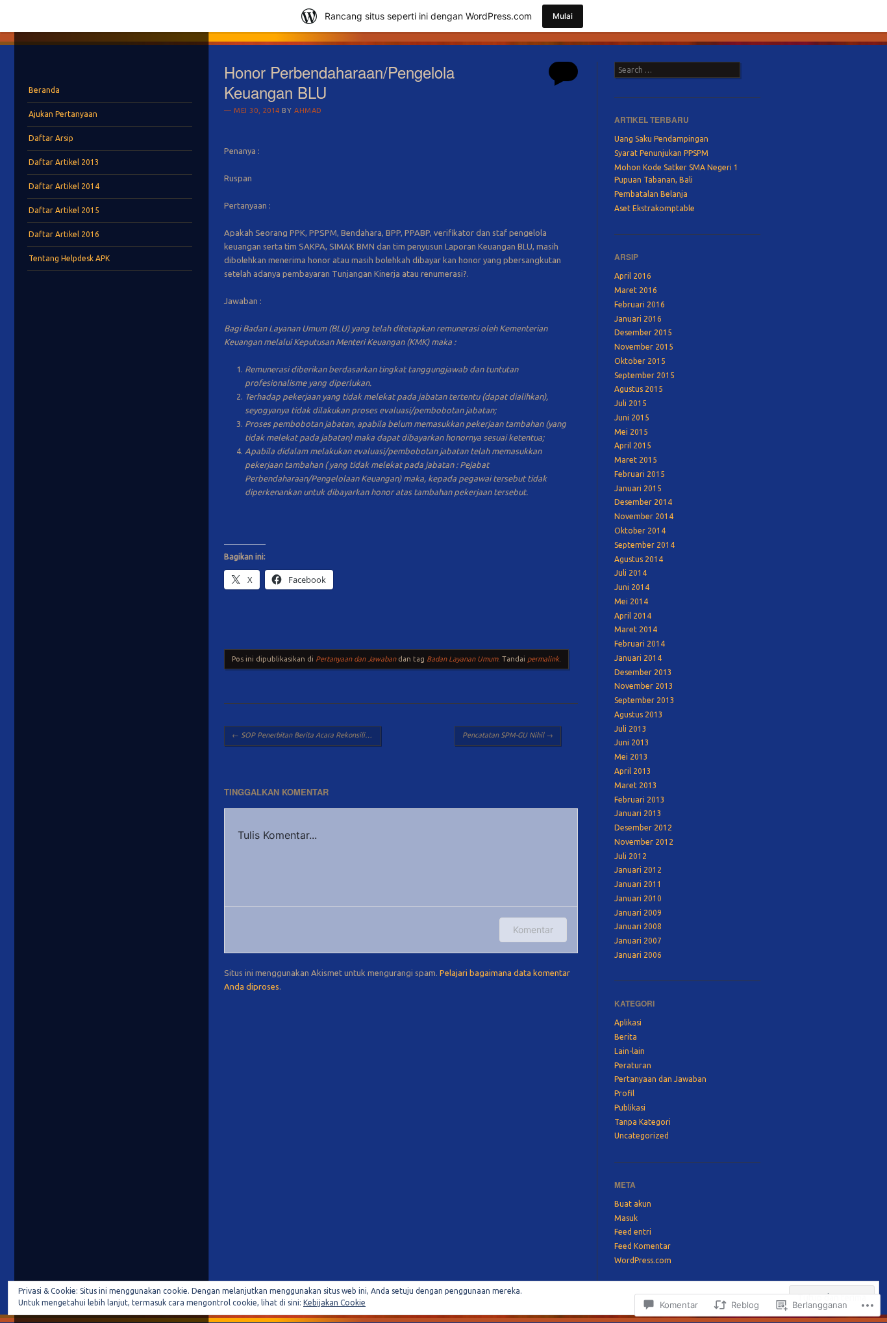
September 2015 (644, 375)
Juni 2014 (631, 587)
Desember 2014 (643, 502)
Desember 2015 (643, 332)
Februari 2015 (639, 474)
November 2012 (643, 842)
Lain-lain (629, 1051)
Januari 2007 (638, 940)
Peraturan (632, 1065)
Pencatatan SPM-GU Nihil (507, 735)
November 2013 (643, 686)
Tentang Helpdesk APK (69, 258)
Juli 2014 (630, 573)
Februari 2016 (639, 304)
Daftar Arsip (51, 138)
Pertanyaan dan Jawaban (356, 659)
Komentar (533, 929)
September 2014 (644, 545)
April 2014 (632, 615)
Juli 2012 (630, 856)
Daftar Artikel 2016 (64, 234)
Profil (624, 1093)
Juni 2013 (631, 742)
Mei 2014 (631, 601)
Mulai (563, 16)
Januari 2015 (638, 488)
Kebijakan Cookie (334, 1302)
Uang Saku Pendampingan (661, 139)
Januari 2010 (638, 898)
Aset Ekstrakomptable (654, 208)
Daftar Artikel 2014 (64, 186)
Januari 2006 (638, 955)
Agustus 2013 (638, 714)
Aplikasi (628, 1022)
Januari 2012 (638, 870)
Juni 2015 (631, 417)
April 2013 (632, 771)
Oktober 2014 (640, 530)
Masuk (626, 1218)
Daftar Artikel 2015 (64, 210)
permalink (543, 659)
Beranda (44, 90)
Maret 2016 (635, 290)
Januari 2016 (638, 319)
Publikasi (629, 1107)
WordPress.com (642, 1260)
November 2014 (643, 516)
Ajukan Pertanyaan (63, 114)
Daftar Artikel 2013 (64, 162)
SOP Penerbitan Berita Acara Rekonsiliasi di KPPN (306, 735)
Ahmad (308, 110)
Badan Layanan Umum (462, 659)
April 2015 (632, 445)
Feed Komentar (642, 1246)
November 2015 (643, 346)
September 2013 (644, 700)
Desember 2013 (643, 672)
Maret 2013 (635, 785)
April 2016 (632, 276)
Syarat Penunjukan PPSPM (661, 153)
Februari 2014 (639, 643)
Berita (625, 1037)
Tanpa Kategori (642, 1122)
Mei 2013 (631, 756)
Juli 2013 (630, 729)
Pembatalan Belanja (651, 194)
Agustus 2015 (638, 389)
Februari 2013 (639, 799)
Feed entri (632, 1231)
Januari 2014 (638, 658)
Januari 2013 (638, 813)
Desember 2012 (643, 827)
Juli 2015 (630, 403)
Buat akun (632, 1204)
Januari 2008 (638, 926)
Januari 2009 (638, 912)
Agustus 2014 (638, 559)
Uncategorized (641, 1135)
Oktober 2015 (640, 361)
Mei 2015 (631, 432)
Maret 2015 (635, 460)
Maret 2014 (635, 629)
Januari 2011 (638, 884)
